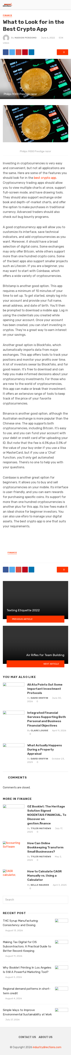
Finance (7, 15)
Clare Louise (39, 730)
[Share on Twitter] (12, 52)
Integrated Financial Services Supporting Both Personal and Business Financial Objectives (46, 719)
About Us (45, 1037)
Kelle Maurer (40, 885)
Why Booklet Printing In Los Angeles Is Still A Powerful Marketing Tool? (27, 970)
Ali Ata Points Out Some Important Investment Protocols (44, 689)
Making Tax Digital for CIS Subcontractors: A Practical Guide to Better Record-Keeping (27, 946)
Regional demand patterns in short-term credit (27, 991)
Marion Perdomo (26, 37)
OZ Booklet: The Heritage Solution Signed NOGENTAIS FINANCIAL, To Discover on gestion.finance (46, 815)
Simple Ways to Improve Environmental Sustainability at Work (27, 1012)
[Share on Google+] (18, 52)
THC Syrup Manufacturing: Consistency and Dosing (20, 923)
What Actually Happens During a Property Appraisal (44, 749)
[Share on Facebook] (6, 52)
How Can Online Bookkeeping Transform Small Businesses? (45, 847)
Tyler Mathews (41, 828)
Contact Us (27, 1037)
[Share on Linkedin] (31, 52)
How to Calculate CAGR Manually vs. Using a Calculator (44, 876)
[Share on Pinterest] (25, 52)
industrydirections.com (47, 1047)
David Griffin (39, 698)
